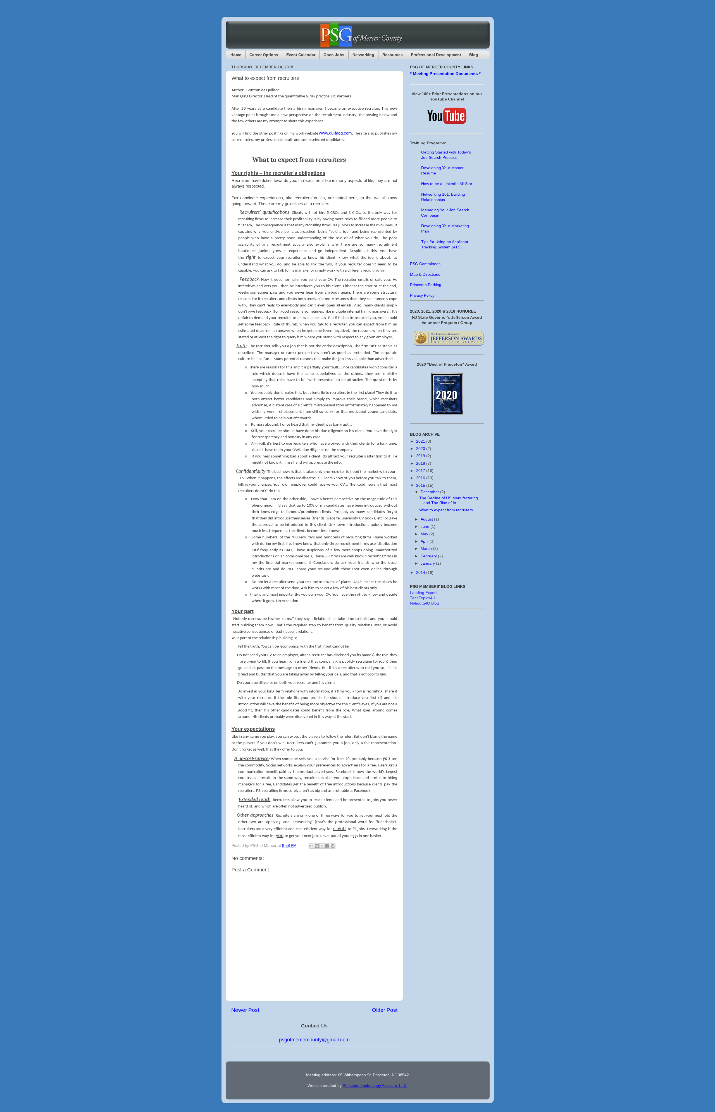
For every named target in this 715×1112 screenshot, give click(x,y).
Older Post (384, 1010)
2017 (421, 471)
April (425, 541)
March (427, 549)
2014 (421, 573)
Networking (363, 54)
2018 (421, 463)
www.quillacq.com (335, 133)
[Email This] (311, 846)
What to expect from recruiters (446, 510)
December (430, 492)
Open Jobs (333, 54)
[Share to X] (322, 846)
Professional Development (436, 54)
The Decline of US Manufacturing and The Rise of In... (448, 500)
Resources (392, 54)
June (425, 526)
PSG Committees (425, 264)
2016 (421, 478)
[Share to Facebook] (327, 846)
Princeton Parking (425, 285)
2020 (421, 449)
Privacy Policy (422, 295)
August (427, 519)
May (425, 534)
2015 (421, 485)
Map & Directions (425, 274)
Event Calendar (300, 54)
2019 (421, 456)
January (428, 563)
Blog (473, 54)
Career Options (263, 54)
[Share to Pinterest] (332, 846)
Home (235, 54)
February (429, 556)
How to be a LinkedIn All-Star (446, 184)
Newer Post (245, 1010)
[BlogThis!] (317, 846)
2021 (421, 441)
